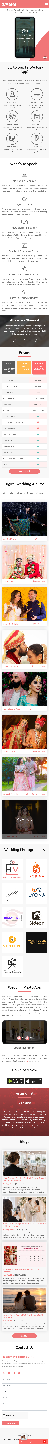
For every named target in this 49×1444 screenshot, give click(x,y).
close (44, 1441)
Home (19, 1435)
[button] (10, 1061)
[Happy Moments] (12, 869)
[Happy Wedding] (9, 4)
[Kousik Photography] (36, 942)
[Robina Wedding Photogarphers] (36, 869)
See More (24, 1336)
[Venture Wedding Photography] (12, 942)
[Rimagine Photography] (12, 918)
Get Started (24, 471)
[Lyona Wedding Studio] (36, 893)
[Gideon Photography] (36, 918)
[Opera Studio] (12, 966)
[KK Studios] (12, 893)
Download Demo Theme (24, 340)
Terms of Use (27, 1435)
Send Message (10, 1423)
